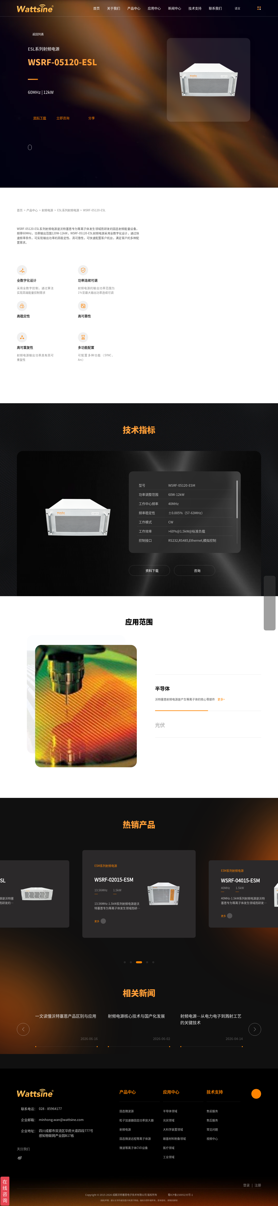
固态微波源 (126, 1111)
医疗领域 (168, 1148)
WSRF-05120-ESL (94, 210)
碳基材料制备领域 (174, 1138)
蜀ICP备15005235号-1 (180, 1194)
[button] (114, 523)
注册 (258, 1185)
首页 (96, 8)
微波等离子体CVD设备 (133, 1148)
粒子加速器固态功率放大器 (136, 1120)
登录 (246, 1185)
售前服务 (212, 1111)
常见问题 (212, 1129)
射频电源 (47, 210)
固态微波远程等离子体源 (135, 1138)
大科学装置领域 (173, 1129)
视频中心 (212, 1138)
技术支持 (194, 8)
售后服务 (212, 1120)
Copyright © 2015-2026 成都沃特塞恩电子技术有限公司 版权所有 (121, 1194)
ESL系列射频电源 (68, 210)
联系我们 (215, 8)
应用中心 (154, 8)
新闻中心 (174, 8)
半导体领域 (170, 1111)
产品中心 (133, 8)
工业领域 (168, 1157)
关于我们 (113, 8)
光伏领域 (168, 1120)
